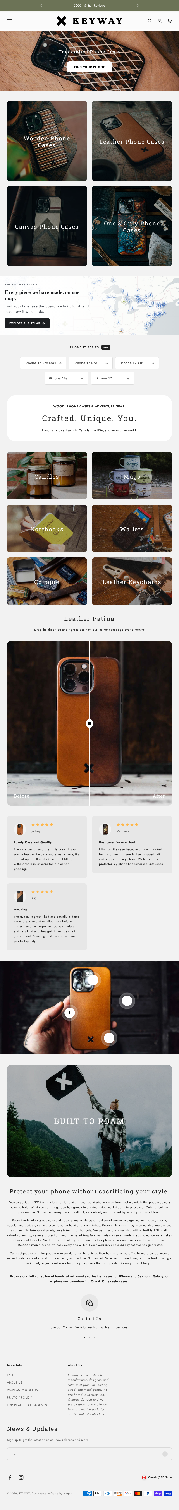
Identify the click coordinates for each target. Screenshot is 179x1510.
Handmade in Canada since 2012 (89, 5)
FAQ (10, 1375)
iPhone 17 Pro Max (43, 363)
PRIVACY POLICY (19, 1397)
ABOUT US (14, 1382)
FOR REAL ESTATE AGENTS (27, 1405)
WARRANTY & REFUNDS (25, 1390)
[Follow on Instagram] (21, 1477)
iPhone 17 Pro (91, 363)
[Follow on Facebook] (10, 1477)
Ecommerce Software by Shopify (52, 1493)
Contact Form (72, 1327)
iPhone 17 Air (137, 363)
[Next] (138, 5)
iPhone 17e (66, 378)
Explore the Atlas (27, 323)
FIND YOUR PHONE (89, 67)
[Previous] (41, 5)
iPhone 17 (112, 378)
